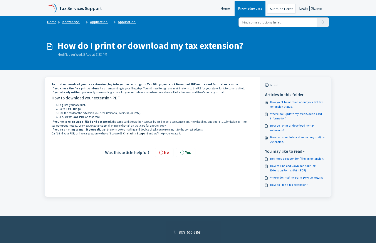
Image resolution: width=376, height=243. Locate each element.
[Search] (323, 22)
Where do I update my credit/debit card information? (296, 116)
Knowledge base (250, 8)
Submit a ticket (281, 9)
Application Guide (131, 22)
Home (225, 8)
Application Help (102, 22)
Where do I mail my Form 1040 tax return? (296, 177)
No (166, 152)
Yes (188, 152)
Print (274, 85)
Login (303, 8)
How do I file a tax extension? (289, 185)
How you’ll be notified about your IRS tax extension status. (296, 104)
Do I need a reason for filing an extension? (297, 159)
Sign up (316, 8)
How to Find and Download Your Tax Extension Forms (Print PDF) (293, 168)
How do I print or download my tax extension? (292, 128)
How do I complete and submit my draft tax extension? (298, 139)
